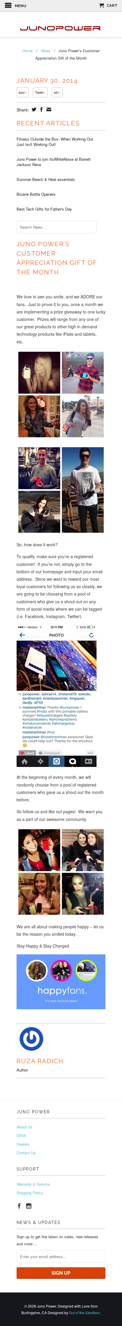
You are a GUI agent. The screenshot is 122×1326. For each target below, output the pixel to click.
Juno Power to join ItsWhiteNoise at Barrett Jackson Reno (54, 162)
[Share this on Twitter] (33, 109)
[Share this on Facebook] (41, 109)
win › (57, 92)
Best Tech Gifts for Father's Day (44, 209)
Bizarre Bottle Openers (36, 194)
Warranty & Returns (33, 1184)
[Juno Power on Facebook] (19, 1206)
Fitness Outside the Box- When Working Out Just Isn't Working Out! (55, 141)
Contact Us (26, 1152)
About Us (25, 1127)
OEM (21, 1135)
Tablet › (40, 92)
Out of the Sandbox (84, 1312)
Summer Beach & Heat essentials (46, 179)
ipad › (23, 92)
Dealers (23, 1144)
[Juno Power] (61, 24)
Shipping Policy (30, 1193)
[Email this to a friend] (48, 109)
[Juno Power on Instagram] (28, 1206)
